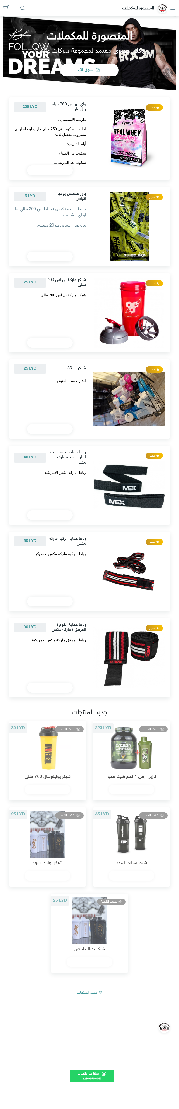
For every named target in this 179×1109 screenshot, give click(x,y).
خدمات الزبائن (44, 1052)
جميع (88, 993)
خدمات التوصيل (42, 1067)
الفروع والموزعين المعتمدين (34, 1090)
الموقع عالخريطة (42, 1097)
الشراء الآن (48, 170)
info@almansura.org (92, 1030)
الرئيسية (48, 1030)
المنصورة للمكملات (138, 8)
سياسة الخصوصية (41, 1045)
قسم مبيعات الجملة (39, 1082)
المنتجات (29, 1030)
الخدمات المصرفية (41, 1060)
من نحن (48, 1037)
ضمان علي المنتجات (39, 1075)
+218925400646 (94, 1039)
